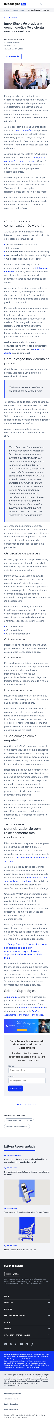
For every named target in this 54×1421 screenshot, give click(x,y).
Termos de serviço (11, 1399)
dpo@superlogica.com (12, 1385)
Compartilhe (14, 56)
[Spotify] (26, 1344)
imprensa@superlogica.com (36, 1363)
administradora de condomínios (19, 1121)
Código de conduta (11, 1404)
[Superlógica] (15, 4)
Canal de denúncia (11, 1409)
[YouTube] (5, 1344)
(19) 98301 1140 (26, 1359)
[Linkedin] (16, 1344)
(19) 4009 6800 (44, 1355)
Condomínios (12, 17)
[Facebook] (11, 1344)
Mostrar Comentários (28, 1105)
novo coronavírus (24, 130)
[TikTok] (32, 1344)
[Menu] (48, 4)
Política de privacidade (12, 1393)
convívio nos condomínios (17, 1126)
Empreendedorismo (14, 1155)
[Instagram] (21, 1344)
